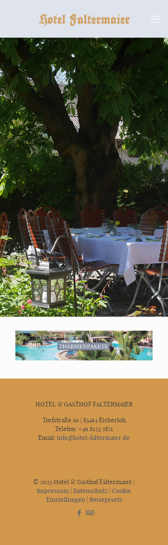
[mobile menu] (155, 19)
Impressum (53, 490)
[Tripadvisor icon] (88, 512)
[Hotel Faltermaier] (84, 19)
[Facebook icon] (79, 512)
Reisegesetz (106, 499)
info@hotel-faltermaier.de (93, 437)
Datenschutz (90, 490)
